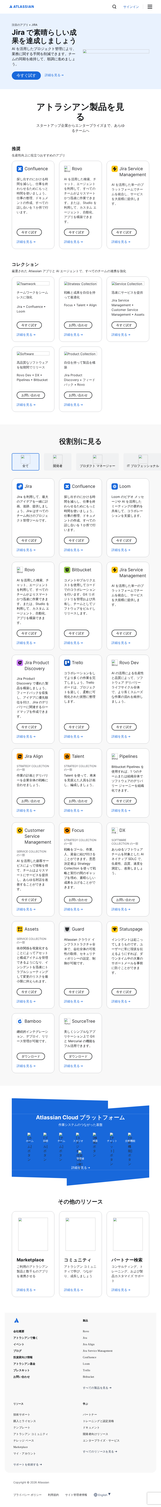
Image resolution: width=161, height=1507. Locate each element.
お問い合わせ (78, 325)
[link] (131, 6)
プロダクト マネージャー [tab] (97, 466)
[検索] (114, 6)
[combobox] (98, 1495)
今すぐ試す (26, 75)
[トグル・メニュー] (151, 6)
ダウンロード (30, 1056)
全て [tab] (25, 466)
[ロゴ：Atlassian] (21, 7)
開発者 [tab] (57, 466)
